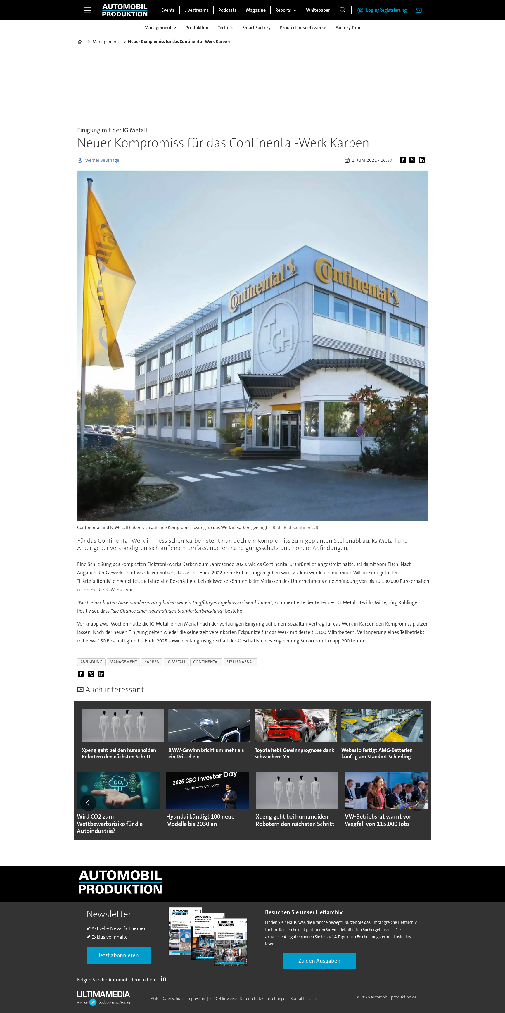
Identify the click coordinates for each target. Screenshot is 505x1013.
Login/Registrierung (386, 10)
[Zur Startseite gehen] (124, 10)
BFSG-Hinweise (223, 998)
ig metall (176, 661)
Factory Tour (348, 28)
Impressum (196, 998)
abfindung (91, 661)
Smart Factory (256, 28)
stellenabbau (240, 661)
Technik (225, 28)
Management (158, 28)
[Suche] (342, 10)
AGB (154, 998)
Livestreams (196, 10)
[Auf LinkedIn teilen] (422, 160)
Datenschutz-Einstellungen (264, 998)
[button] (88, 803)
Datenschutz (172, 998)
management (123, 661)
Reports (283, 10)
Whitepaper (318, 10)
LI (165, 978)
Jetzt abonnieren (118, 955)
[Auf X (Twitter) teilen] (413, 160)
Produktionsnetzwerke (303, 28)
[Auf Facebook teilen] (404, 160)
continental (206, 661)
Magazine (256, 10)
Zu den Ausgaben (319, 960)
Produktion (197, 28)
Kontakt (297, 998)
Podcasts (227, 10)
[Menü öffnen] (87, 10)
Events (168, 10)
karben (151, 661)
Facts (312, 998)
